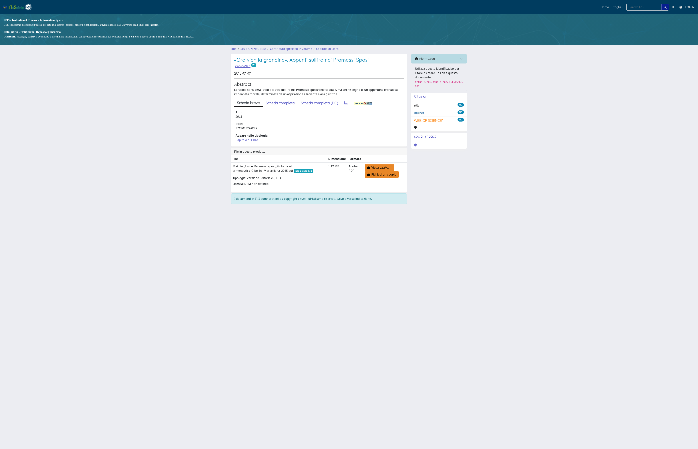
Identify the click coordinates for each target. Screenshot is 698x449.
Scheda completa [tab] (280, 103)
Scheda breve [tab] (248, 102)
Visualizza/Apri (381, 168)
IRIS (233, 49)
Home (605, 7)
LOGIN (689, 7)
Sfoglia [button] (616, 7)
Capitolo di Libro (327, 49)
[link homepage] (18, 7)
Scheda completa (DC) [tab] (319, 103)
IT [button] (673, 7)
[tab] (346, 103)
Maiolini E (242, 65)
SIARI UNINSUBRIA (253, 49)
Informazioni (426, 58)
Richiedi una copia (383, 174)
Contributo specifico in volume (291, 49)
